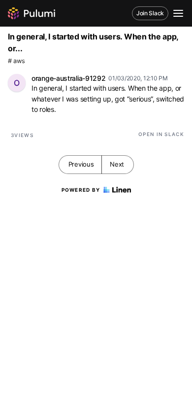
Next (117, 164)
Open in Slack (161, 134)
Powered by (81, 190)
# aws (16, 61)
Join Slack (150, 13)
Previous (81, 164)
